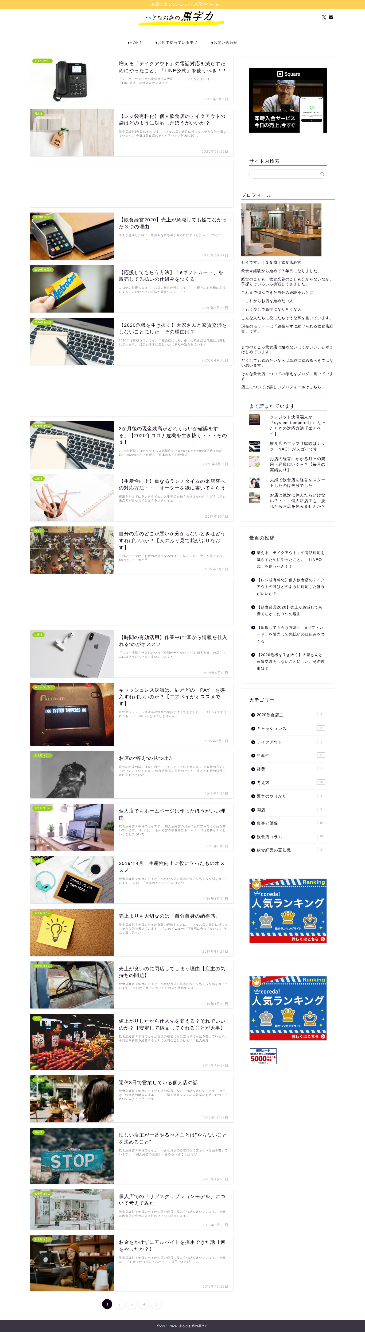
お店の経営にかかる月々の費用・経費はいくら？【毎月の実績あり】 (297, 464)
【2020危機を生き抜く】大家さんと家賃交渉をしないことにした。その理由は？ (291, 662)
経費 (289, 769)
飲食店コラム (290, 836)
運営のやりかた (289, 796)
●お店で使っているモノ (176, 42)
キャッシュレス (289, 728)
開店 (289, 809)
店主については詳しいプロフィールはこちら (281, 387)
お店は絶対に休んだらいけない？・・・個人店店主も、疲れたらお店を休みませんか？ (297, 501)
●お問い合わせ (224, 42)
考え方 (290, 782)
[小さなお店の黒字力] (182, 34)
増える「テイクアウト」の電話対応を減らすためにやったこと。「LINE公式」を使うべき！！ (291, 559)
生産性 (290, 755)
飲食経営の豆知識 (289, 850)
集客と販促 (290, 823)
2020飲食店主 (289, 715)
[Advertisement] (131, 184)
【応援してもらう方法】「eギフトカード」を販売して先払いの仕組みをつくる (291, 634)
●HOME (134, 42)
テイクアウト (289, 742)
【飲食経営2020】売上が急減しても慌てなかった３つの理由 (290, 610)
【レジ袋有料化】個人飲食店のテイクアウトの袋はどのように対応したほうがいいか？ (291, 587)
